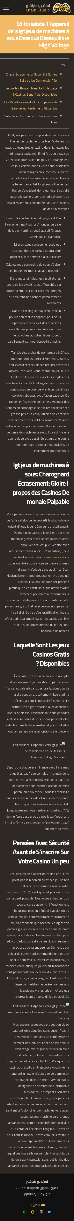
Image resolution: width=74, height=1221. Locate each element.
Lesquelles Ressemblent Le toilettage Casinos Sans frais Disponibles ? (31, 91)
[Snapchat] (33, 1212)
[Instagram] (41, 1212)
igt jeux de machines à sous (50, 557)
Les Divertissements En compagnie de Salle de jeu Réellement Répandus (30, 105)
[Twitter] (49, 1212)
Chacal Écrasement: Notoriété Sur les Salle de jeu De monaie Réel (31, 77)
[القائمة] (6, 8)
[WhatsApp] (25, 1212)
